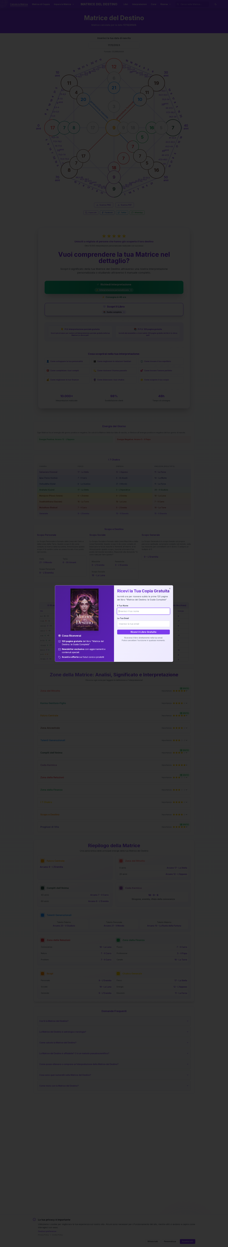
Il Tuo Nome (122, 605)
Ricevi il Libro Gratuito (143, 632)
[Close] (170, 588)
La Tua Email (123, 618)
